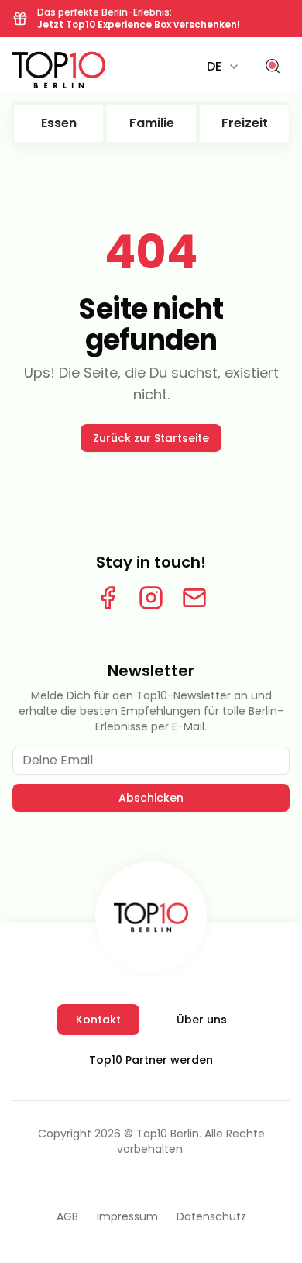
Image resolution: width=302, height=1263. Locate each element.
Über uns (202, 1019)
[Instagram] (151, 597)
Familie (151, 123)
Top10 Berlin (167, 1133)
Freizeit (244, 123)
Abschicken (151, 798)
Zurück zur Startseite (151, 438)
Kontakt (98, 1019)
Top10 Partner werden (151, 1060)
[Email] (194, 597)
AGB (67, 1216)
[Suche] (273, 67)
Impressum (127, 1216)
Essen (59, 123)
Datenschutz (211, 1216)
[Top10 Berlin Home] (151, 917)
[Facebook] (107, 597)
